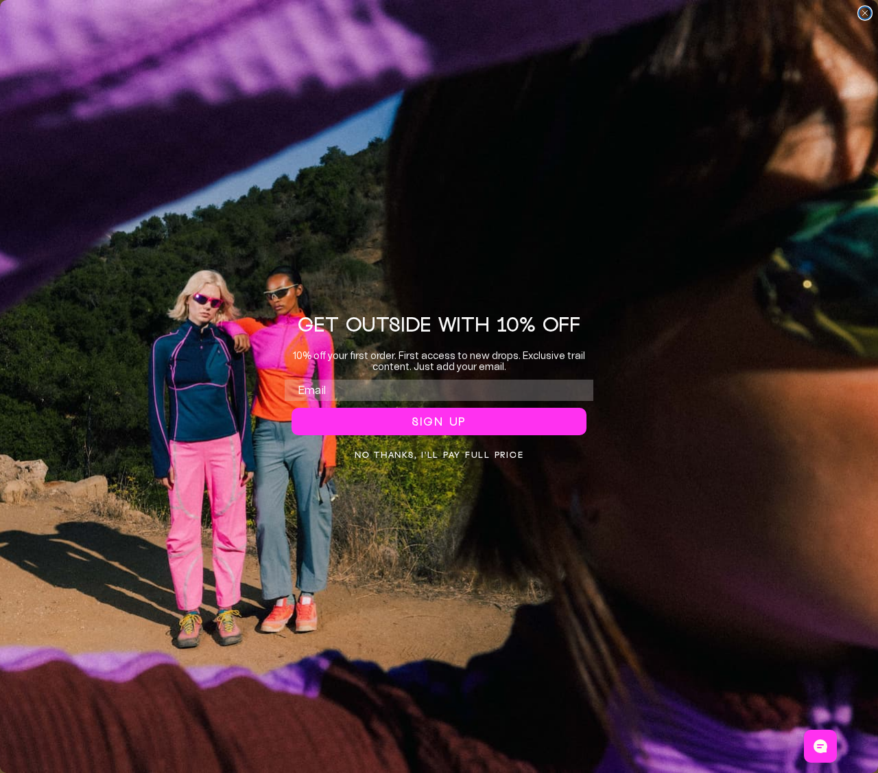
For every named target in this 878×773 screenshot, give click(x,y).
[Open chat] (820, 746)
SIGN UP (439, 421)
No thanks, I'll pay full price (439, 455)
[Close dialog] (865, 13)
